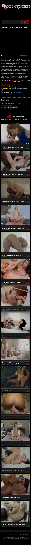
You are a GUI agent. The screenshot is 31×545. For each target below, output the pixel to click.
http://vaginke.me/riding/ (7, 93)
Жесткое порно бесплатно (8, 85)
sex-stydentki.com (19, 540)
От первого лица (12, 107)
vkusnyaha (3, 95)
